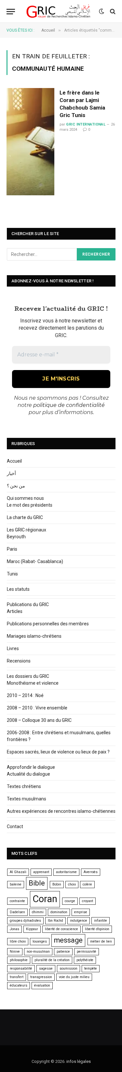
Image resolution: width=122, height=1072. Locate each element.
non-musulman (38, 951)
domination (58, 912)
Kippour (32, 929)
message (68, 940)
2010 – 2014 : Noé (25, 695)
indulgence (78, 920)
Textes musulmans (26, 798)
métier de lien (101, 941)
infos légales (78, 1061)
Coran (45, 898)
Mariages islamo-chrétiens (34, 636)
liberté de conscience (61, 929)
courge (70, 901)
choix (72, 884)
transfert (16, 977)
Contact (15, 826)
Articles (14, 611)
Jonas (14, 929)
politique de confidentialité (69, 405)
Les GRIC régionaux (26, 529)
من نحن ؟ (16, 485)
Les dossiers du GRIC (28, 676)
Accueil (14, 461)
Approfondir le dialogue (31, 767)
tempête (90, 968)
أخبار (11, 473)
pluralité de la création (52, 960)
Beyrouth (16, 536)
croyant (87, 901)
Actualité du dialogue (28, 774)
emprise (80, 912)
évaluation (42, 985)
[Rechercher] (112, 11)
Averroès (91, 872)
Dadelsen (17, 912)
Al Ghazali (18, 872)
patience (63, 951)
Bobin (56, 884)
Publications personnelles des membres (48, 623)
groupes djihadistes (25, 920)
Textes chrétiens (24, 786)
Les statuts (18, 589)
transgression (41, 977)
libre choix (18, 941)
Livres (13, 648)
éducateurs (18, 985)
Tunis (12, 573)
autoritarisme (66, 872)
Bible (37, 883)
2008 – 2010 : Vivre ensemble (37, 707)
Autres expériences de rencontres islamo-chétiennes (61, 811)
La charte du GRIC (25, 517)
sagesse (46, 968)
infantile (100, 920)
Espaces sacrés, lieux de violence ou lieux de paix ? (58, 751)
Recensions (19, 660)
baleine (15, 884)
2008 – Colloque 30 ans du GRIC (39, 720)
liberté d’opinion (97, 929)
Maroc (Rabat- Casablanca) (35, 561)
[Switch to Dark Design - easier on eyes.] (101, 11)
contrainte (17, 901)
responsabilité (21, 968)
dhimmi (38, 912)
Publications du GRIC (28, 604)
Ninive (15, 951)
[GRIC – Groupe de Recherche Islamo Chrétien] (58, 11)
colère (87, 884)
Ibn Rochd (55, 920)
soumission (68, 968)
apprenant (41, 872)
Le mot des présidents (29, 505)
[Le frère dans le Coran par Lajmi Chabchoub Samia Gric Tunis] (30, 141)
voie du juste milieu (74, 977)
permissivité (86, 951)
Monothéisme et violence (33, 683)
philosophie (19, 960)
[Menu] (11, 11)
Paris (12, 549)
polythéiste (84, 960)
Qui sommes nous (25, 498)
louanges (40, 941)
